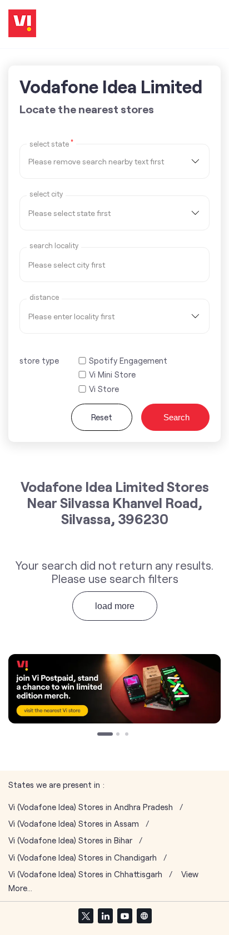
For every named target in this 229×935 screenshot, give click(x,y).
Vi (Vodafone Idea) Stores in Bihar (70, 840)
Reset (101, 417)
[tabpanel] (114, 688)
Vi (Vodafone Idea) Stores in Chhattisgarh (85, 874)
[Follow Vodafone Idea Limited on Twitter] (85, 915)
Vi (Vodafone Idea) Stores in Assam (73, 823)
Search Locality (53, 246)
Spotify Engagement (128, 360)
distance (44, 297)
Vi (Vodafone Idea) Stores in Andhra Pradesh (90, 807)
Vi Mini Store (112, 374)
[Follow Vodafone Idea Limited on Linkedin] (105, 915)
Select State (51, 143)
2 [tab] (119, 735)
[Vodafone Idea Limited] (22, 24)
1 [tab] (100, 735)
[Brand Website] (144, 915)
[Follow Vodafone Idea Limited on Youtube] (124, 915)
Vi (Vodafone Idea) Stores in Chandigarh (82, 857)
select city (46, 194)
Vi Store (104, 389)
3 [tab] (128, 735)
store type (39, 360)
